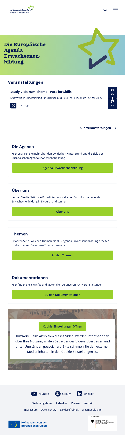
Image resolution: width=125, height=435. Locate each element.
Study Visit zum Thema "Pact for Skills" (41, 91)
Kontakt (88, 403)
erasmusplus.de (92, 409)
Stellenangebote (42, 403)
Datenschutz (48, 409)
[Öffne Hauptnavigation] (115, 9)
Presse (75, 403)
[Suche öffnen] (105, 9)
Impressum (31, 409)
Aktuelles (61, 403)
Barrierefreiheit (69, 409)
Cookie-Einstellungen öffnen (62, 326)
